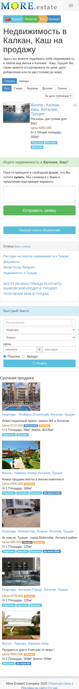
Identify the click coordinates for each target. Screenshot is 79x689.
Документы (11, 262)
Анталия (31, 19)
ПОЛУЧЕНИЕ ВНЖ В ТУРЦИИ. (26, 294)
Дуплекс (47, 88)
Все (6, 88)
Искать (41, 363)
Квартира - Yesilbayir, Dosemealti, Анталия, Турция (38, 414)
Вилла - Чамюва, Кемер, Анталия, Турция (32, 473)
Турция (16, 19)
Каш (43, 19)
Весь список (22, 246)
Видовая (32, 88)
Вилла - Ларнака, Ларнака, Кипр (25, 643)
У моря (18, 88)
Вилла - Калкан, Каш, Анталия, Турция (45, 109)
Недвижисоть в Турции (20, 273)
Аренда (24, 81)
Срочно (62, 88)
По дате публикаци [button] (57, 96)
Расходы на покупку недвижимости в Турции (35, 256)
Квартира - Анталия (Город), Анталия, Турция (35, 589)
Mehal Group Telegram (19, 267)
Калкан (54, 19)
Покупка (9, 81)
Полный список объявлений (39, 230)
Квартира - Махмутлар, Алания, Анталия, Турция (37, 531)
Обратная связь (59, 683)
